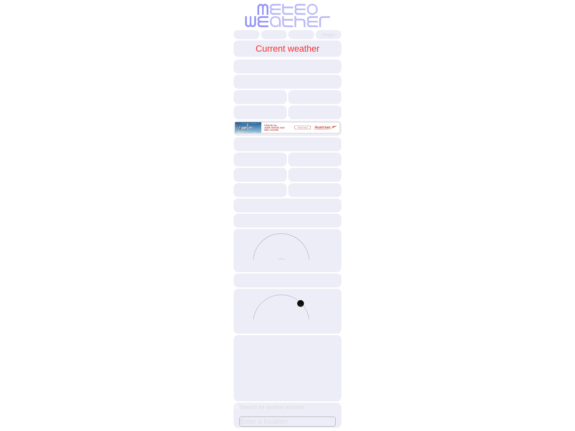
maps (328, 34)
